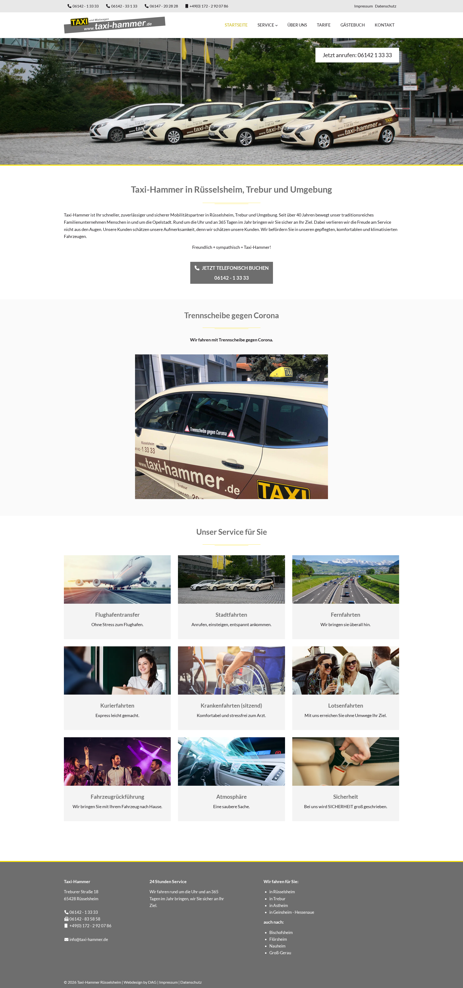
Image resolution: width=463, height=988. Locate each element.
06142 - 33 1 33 (124, 6)
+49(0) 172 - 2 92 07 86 (209, 6)
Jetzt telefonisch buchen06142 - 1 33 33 (235, 273)
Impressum (363, 6)
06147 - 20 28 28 (164, 6)
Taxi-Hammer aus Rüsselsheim (114, 25)
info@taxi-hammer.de (88, 939)
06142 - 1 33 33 (86, 6)
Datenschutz (385, 6)
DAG (152, 982)
